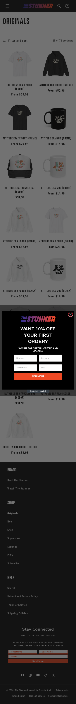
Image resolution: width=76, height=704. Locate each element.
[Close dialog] (70, 314)
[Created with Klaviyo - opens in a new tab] (38, 391)
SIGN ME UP (38, 376)
